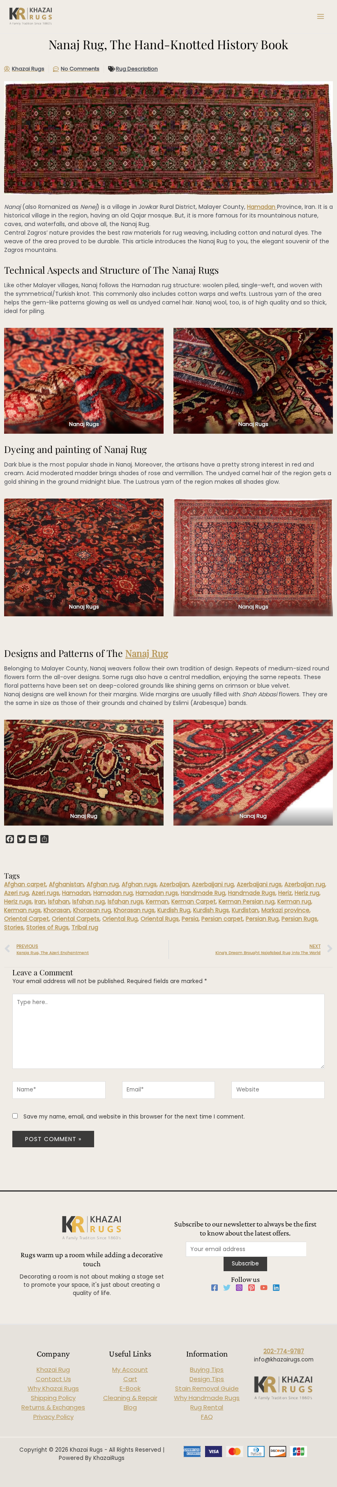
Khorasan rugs (134, 910)
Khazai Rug (53, 1369)
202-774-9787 (283, 1351)
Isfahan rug (88, 901)
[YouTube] (264, 1287)
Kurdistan (245, 910)
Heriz (285, 893)
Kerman (157, 901)
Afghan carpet (25, 884)
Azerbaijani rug (213, 884)
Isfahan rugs (125, 901)
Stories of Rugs (47, 927)
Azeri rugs (45, 893)
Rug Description (137, 69)
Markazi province (285, 910)
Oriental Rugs (160, 919)
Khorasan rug (92, 910)
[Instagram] (239, 1287)
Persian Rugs (299, 919)
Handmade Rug (203, 893)
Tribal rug (85, 927)
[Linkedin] (276, 1287)
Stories (13, 927)
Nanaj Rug (146, 653)
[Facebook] (214, 1287)
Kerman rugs (22, 910)
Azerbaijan (174, 884)
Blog (130, 1407)
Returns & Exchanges (53, 1407)
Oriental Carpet (26, 919)
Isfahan (58, 901)
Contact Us (53, 1379)
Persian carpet (222, 919)
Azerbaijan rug (304, 884)
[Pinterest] (251, 1287)
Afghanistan (66, 884)
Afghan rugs (139, 884)
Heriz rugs (18, 901)
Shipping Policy (53, 1397)
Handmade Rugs (251, 893)
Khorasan (57, 910)
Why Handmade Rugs (207, 1397)
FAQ (207, 1416)
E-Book (130, 1388)
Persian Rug (262, 919)
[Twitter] (227, 1287)
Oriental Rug (120, 919)
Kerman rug (294, 901)
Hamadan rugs (157, 893)
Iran (40, 901)
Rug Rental (206, 1407)
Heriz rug (307, 893)
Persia (190, 919)
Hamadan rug (113, 893)
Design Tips (206, 1379)
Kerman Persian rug (247, 901)
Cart (130, 1379)
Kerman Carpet (193, 901)
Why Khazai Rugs (53, 1388)
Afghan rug (103, 884)
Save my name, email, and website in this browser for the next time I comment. (134, 1117)
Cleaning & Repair (130, 1397)
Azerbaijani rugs (259, 884)
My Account (130, 1369)
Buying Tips (207, 1369)
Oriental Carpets (75, 919)
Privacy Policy (53, 1416)
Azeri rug (16, 893)
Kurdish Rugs (211, 910)
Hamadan (262, 207)
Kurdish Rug (173, 910)
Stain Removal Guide (207, 1388)
